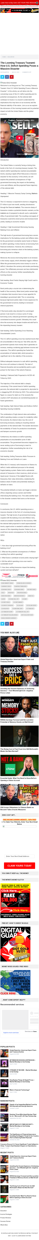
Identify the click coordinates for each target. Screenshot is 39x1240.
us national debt (17, 608)
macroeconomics (19, 596)
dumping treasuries (20, 586)
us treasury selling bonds (9, 615)
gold (2, 592)
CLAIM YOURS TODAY (20, 865)
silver (3, 599)
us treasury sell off (22, 611)
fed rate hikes (31, 589)
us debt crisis (5, 602)
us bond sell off (14, 599)
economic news (19, 589)
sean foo (31, 596)
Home (4, 57)
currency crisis (6, 586)
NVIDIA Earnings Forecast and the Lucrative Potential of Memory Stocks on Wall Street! (24, 1176)
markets (17, 207)
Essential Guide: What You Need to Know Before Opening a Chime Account (23, 1196)
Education (11, 57)
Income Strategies (6, 1214)
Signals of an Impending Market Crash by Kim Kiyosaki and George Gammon (23, 1105)
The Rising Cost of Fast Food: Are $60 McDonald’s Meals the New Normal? (22, 1186)
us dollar (20, 605)
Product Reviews (5, 1218)
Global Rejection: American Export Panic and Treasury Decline (23, 1051)
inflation (11, 592)
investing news (5, 596)
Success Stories (5, 1221)
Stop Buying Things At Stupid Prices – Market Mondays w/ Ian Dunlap (22, 1081)
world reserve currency (8, 618)
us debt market (18, 602)
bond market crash (7, 583)
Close (37, 2)
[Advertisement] (19, 33)
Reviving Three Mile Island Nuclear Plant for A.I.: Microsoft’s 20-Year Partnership (23, 1115)
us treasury (30, 608)
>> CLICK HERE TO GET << (21, 10)
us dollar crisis (31, 605)
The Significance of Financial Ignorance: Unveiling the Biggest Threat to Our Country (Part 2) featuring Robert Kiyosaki (24, 1135)
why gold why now (27, 615)
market (22, 476)
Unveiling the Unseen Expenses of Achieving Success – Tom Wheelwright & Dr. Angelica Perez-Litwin (17, 691)
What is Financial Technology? (20, 1090)
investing (3, 297)
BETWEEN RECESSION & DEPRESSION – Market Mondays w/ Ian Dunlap (23, 1061)
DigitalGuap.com (8, 1233)
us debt (24, 599)
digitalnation (4, 72)
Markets (34, 193)
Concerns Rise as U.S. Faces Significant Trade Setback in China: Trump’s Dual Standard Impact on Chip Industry (19, 1145)
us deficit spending (7, 605)
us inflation (5, 608)
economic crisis (6, 589)
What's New (4, 1225)
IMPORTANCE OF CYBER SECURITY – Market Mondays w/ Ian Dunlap (22, 1125)
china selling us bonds (24, 583)
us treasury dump (6, 611)
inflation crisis (21, 592)
